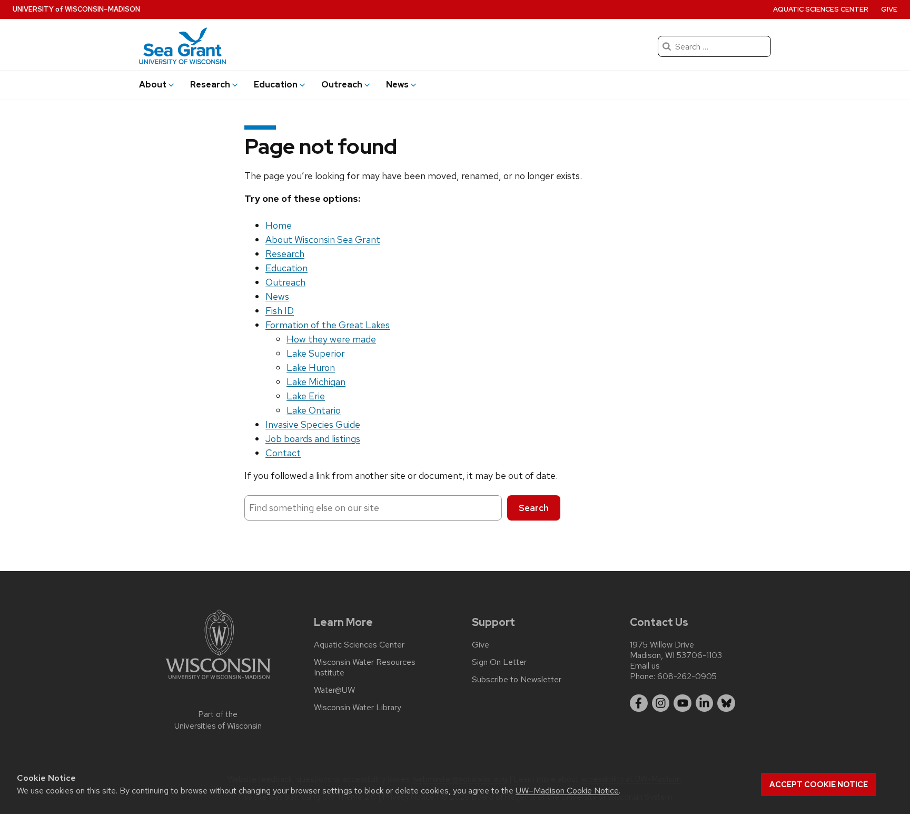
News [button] (397, 84)
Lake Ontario (313, 410)
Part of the (218, 720)
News (277, 296)
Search (534, 508)
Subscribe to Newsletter (516, 679)
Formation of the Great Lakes (327, 325)
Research (284, 254)
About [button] (152, 84)
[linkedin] (705, 703)
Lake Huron (310, 367)
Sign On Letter (499, 662)
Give (889, 9)
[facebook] (639, 703)
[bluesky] (726, 703)
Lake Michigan (315, 382)
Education (286, 268)
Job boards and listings (312, 439)
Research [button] (210, 84)
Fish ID (279, 311)
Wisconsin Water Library (357, 707)
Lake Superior (315, 353)
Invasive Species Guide (312, 424)
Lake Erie (305, 396)
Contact (283, 453)
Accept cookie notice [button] (818, 784)
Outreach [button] (341, 84)
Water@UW (334, 690)
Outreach (285, 282)
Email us (645, 665)
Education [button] (276, 84)
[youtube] (682, 703)
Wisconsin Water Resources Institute (365, 667)
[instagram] (661, 703)
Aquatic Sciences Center (820, 9)
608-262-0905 (687, 676)
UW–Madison (76, 9)
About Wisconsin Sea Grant (322, 239)
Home (278, 225)
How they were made (331, 339)
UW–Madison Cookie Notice (567, 790)
